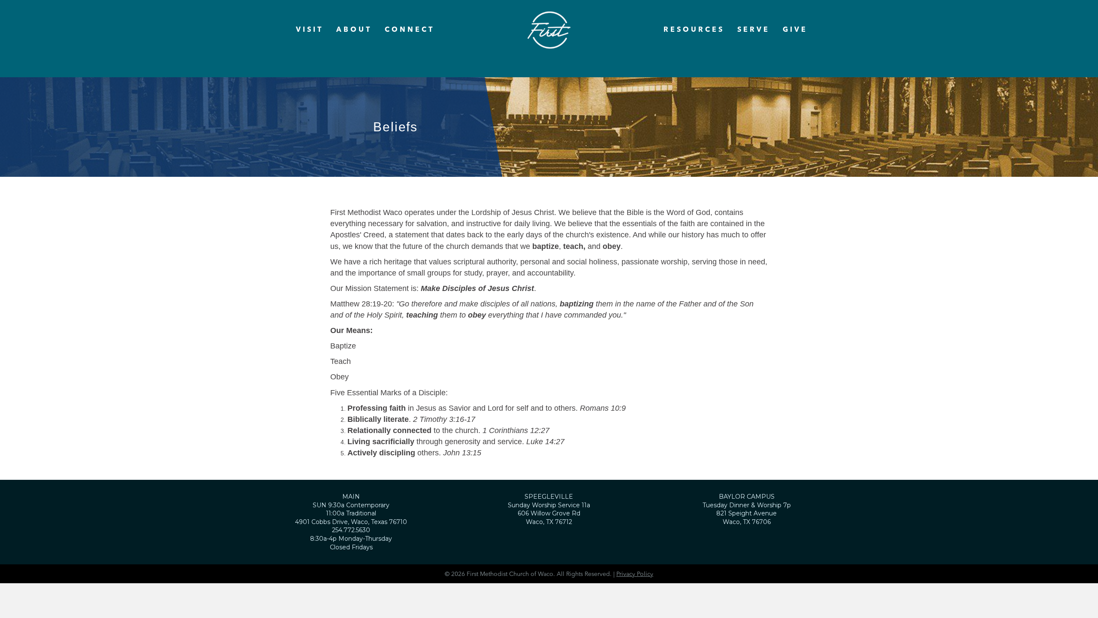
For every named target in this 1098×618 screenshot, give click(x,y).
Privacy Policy (634, 574)
